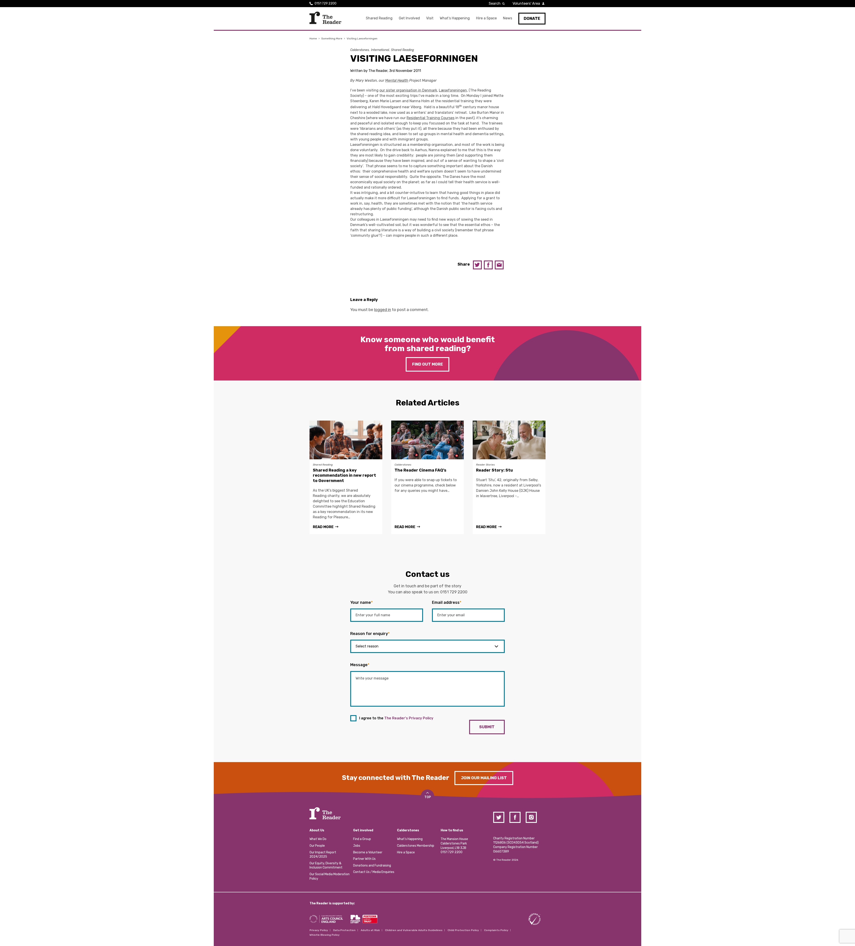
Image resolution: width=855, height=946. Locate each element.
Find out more (427, 364)
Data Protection (344, 930)
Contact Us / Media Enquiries (373, 872)
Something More (331, 38)
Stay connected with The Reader (395, 778)
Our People (317, 846)
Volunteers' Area (526, 3)
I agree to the (396, 718)
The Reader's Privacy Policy (408, 718)
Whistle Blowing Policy (324, 934)
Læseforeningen (453, 90)
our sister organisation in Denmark (408, 90)
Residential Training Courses (430, 118)
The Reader (325, 18)
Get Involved (409, 18)
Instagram (531, 817)
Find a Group (362, 839)
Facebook (488, 264)
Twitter (477, 264)
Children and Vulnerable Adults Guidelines (413, 930)
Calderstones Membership (415, 846)
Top (427, 797)
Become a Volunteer (367, 852)
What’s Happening (455, 18)
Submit (487, 726)
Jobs (356, 846)
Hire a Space (486, 18)
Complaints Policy (496, 930)
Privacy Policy (318, 930)
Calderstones (359, 50)
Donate (532, 18)
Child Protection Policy (463, 930)
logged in (382, 309)
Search (495, 3)
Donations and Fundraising (372, 865)
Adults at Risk (370, 930)
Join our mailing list (484, 777)
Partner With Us (364, 859)
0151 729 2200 (325, 3)
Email (499, 264)
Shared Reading (379, 18)
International (380, 50)
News (507, 18)
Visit (430, 18)
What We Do (317, 839)
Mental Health (396, 80)
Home (313, 38)
